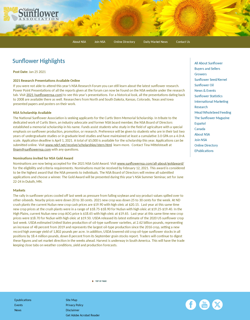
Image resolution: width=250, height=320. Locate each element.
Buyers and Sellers (207, 69)
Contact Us (183, 42)
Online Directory (124, 42)
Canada (200, 129)
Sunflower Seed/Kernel (211, 80)
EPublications (204, 151)
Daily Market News (156, 42)
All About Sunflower (209, 63)
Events (18, 305)
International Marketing (211, 102)
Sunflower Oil (204, 85)
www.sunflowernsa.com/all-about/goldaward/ (150, 164)
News (17, 310)
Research (201, 107)
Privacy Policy (74, 305)
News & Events (205, 91)
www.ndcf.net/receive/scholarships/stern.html (78, 145)
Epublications (22, 300)
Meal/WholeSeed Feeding (213, 113)
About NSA (79, 42)
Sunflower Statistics (208, 96)
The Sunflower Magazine (212, 118)
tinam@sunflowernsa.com (32, 150)
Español (200, 124)
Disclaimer (72, 310)
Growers (201, 74)
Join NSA (100, 42)
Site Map (71, 300)
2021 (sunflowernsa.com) (44, 95)
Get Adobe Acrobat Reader (83, 315)
